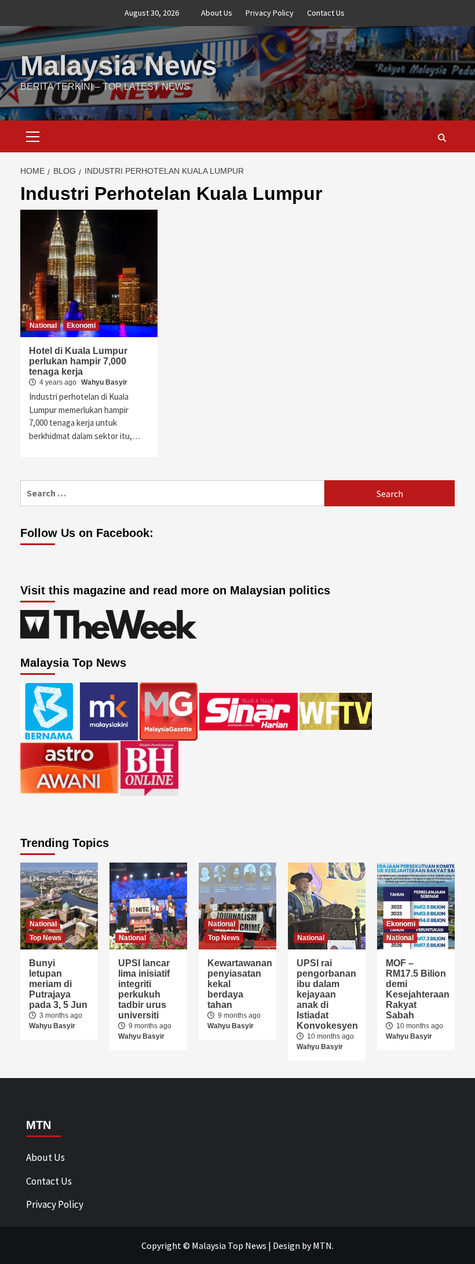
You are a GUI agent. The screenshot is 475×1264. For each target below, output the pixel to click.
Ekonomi (81, 326)
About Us (216, 13)
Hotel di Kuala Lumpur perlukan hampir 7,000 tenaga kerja (78, 361)
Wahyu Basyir (104, 382)
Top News (45, 938)
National (43, 326)
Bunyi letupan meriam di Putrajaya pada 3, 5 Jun (58, 984)
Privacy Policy (270, 13)
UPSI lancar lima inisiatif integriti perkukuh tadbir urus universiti (144, 989)
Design (286, 1245)
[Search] (441, 138)
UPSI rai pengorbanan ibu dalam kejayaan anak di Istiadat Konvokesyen (327, 994)
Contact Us (326, 13)
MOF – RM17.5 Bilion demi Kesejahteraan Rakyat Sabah (418, 989)
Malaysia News (118, 65)
